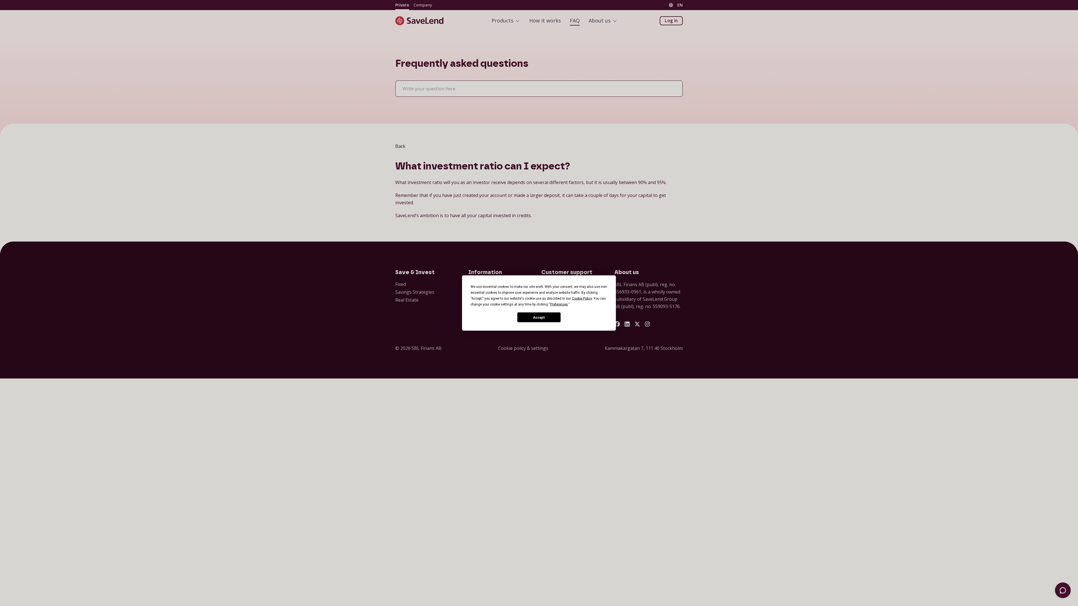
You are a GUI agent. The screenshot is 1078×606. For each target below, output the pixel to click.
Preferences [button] (559, 304)
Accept (539, 317)
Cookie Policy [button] (582, 298)
